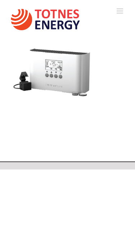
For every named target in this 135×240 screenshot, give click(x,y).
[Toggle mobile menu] (120, 11)
